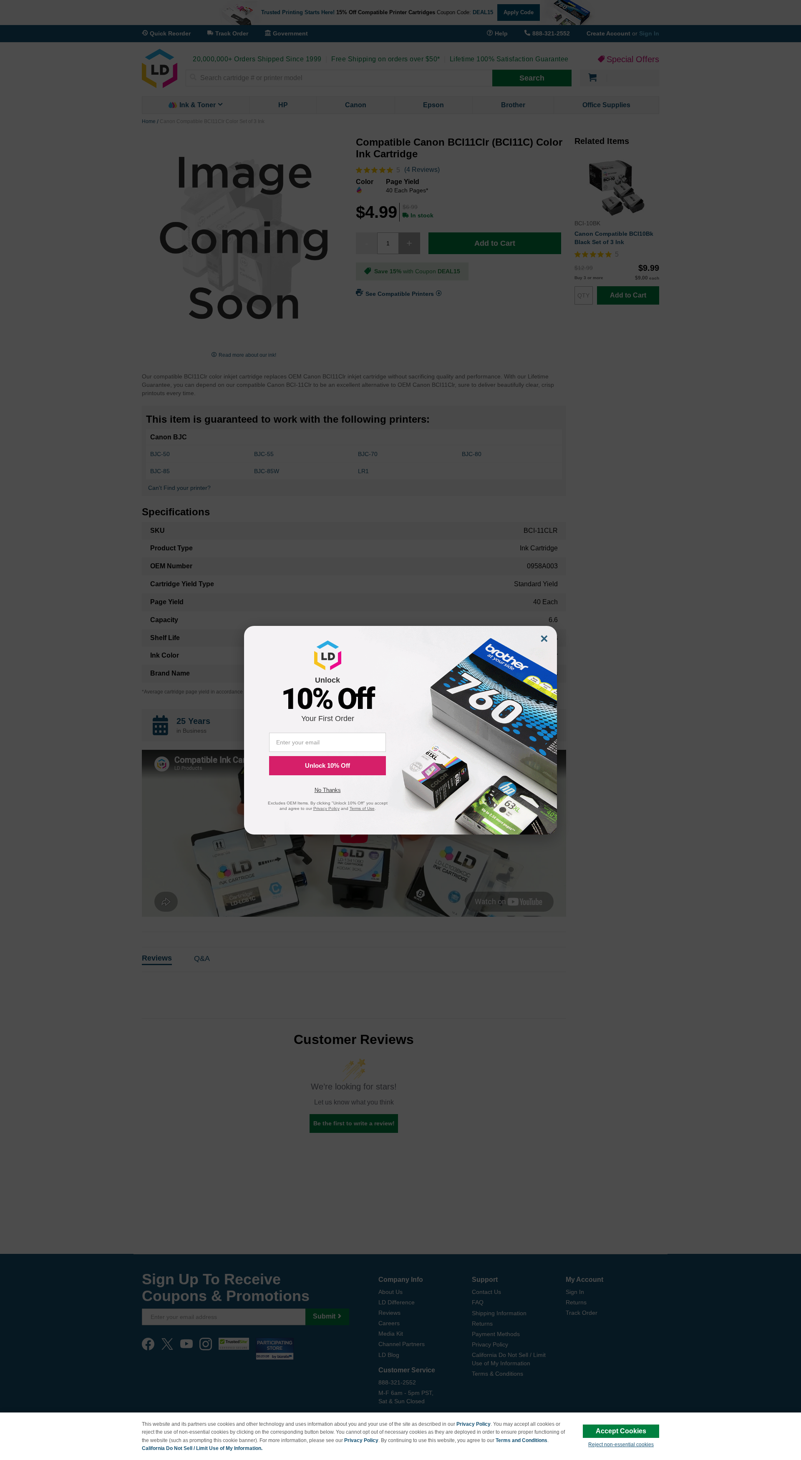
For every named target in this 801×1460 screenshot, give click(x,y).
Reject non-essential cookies (621, 1444)
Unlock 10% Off (327, 765)
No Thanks (328, 790)
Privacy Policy (473, 1424)
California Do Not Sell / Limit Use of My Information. (202, 1448)
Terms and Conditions (521, 1440)
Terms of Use (362, 808)
